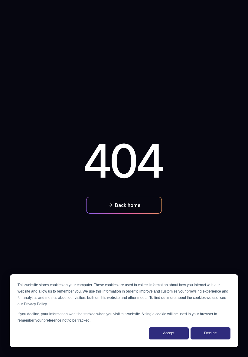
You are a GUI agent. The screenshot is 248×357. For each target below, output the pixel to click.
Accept (168, 333)
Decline (210, 333)
